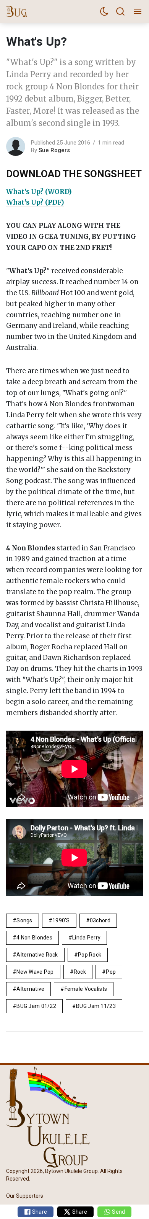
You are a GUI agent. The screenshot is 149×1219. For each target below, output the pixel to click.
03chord (100, 920)
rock (80, 972)
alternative (30, 989)
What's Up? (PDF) (35, 202)
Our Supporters (24, 1196)
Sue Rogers (54, 150)
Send (118, 1212)
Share (39, 1212)
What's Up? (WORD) (39, 192)
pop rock (89, 955)
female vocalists (86, 989)
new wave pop (34, 972)
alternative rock (37, 955)
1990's (61, 920)
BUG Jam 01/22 (36, 1006)
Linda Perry (86, 938)
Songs (24, 920)
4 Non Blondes (34, 938)
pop (111, 972)
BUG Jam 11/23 (96, 1006)
